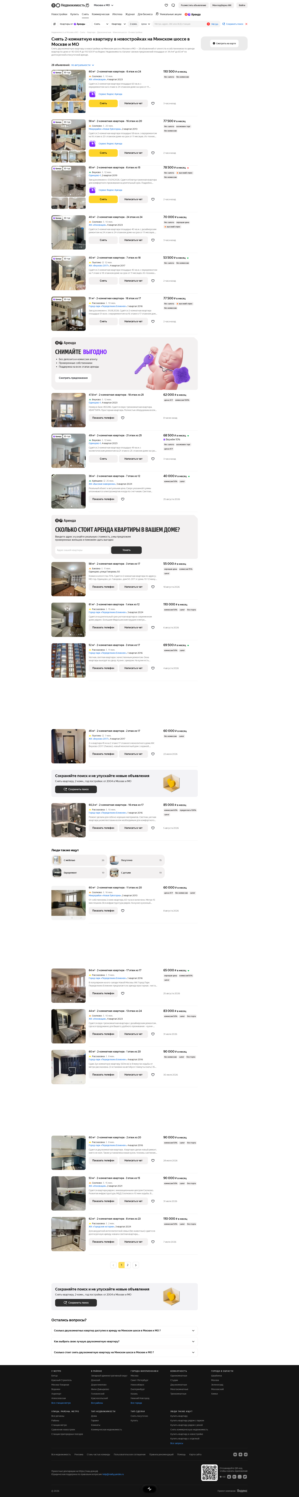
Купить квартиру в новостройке (186, 1434)
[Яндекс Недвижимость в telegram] (246, 1454)
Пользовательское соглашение (130, 1454)
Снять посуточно (139, 1416)
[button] (173, 5)
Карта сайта (195, 1454)
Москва (134, 1375)
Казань (134, 1393)
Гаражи (95, 1420)
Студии (174, 1380)
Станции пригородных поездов (67, 1434)
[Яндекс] (242, 1490)
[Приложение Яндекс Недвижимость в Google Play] (234, 1476)
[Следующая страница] (136, 1265)
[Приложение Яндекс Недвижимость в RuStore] (245, 1476)
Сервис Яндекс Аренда (110, 94)
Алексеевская (58, 1398)
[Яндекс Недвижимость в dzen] (240, 1454)
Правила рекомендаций (161, 1454)
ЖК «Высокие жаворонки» (102, 484)
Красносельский (99, 1398)
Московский (217, 1389)
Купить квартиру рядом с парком (187, 1420)
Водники (55, 1389)
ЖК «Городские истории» (101, 1226)
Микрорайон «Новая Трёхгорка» (105, 129)
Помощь (181, 1454)
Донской (95, 1380)
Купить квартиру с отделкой (184, 1438)
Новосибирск (137, 1384)
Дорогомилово (99, 1384)
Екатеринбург (138, 1389)
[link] (242, 5)
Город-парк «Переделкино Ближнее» (108, 306)
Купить (134, 1420)
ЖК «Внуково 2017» (99, 265)
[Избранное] (166, 5)
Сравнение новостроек (63, 1429)
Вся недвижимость (61, 1454)
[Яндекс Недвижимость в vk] (235, 1454)
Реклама (78, 1454)
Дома (94, 1416)
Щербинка (216, 1375)
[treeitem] (60, 14)
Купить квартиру (179, 1416)
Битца (54, 1375)
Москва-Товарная (60, 1384)
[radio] (128, 1265)
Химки (214, 1393)
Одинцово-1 (95, 175)
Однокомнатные (178, 1375)
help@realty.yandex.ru (113, 1474)
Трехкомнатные (178, 1393)
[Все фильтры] (54, 24)
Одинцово (94, 571)
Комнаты (95, 1425)
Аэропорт (56, 1393)
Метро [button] (214, 24)
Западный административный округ (109, 1375)
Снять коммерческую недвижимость (189, 1429)
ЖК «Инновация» (97, 79)
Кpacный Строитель (61, 1380)
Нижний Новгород (140, 1398)
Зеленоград (217, 1384)
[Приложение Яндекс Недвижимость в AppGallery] (240, 1476)
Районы (55, 1420)
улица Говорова (108, 571)
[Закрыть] (246, 24)
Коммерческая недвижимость (106, 1429)
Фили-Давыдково (100, 1389)
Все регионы (57, 1416)
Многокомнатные (179, 1389)
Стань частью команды (98, 1454)
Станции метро (59, 1425)
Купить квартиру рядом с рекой (186, 1425)
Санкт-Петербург (139, 1380)
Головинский (97, 1393)
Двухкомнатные (178, 1384)
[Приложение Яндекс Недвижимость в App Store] (229, 1476)
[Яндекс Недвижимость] (70, 5)
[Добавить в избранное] (153, 103)
